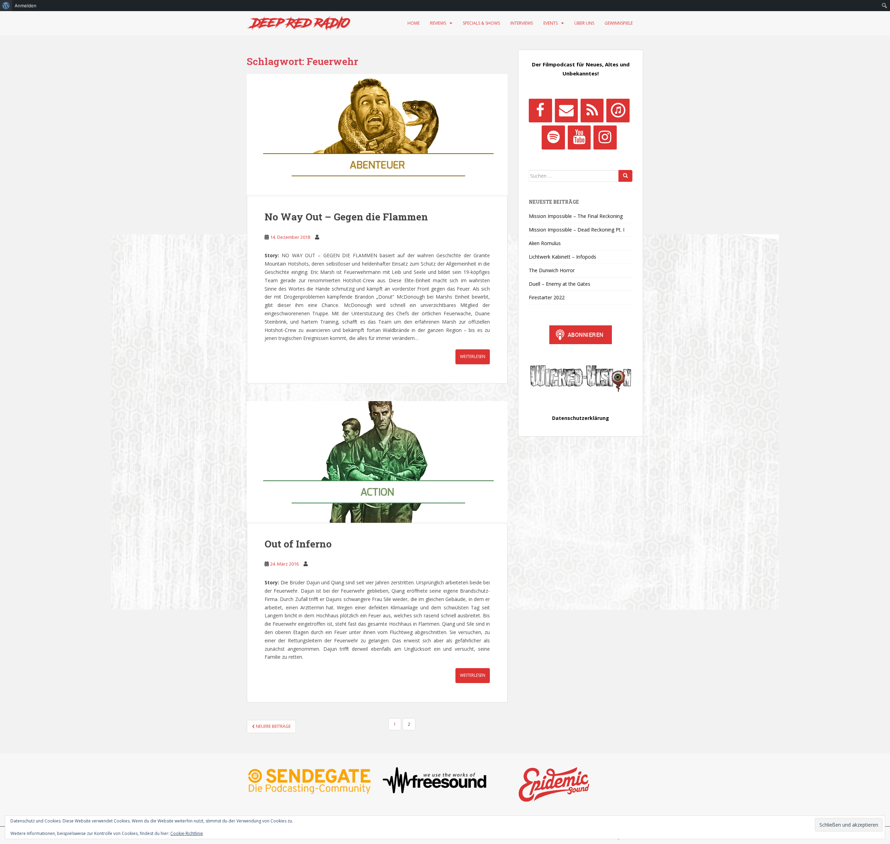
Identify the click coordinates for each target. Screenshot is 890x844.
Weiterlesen (472, 356)
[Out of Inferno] (377, 462)
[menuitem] (6, 5)
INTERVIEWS (521, 23)
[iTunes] (617, 110)
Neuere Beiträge (273, 726)
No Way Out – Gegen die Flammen (346, 216)
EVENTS (550, 23)
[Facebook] (540, 110)
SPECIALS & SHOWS (481, 23)
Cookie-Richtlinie (186, 833)
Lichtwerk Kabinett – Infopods (562, 256)
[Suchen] (625, 176)
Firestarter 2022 (547, 297)
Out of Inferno (298, 543)
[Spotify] (553, 137)
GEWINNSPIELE (619, 23)
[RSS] (592, 110)
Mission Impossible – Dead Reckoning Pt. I (576, 229)
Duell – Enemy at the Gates (559, 284)
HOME (413, 23)
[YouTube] (579, 137)
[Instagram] (604, 137)
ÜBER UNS (584, 23)
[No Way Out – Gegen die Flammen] (377, 135)
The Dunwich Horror (552, 270)
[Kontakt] (566, 110)
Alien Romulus (545, 243)
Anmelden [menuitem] (26, 5)
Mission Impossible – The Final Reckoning (576, 216)
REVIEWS (438, 23)
